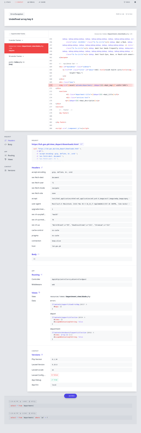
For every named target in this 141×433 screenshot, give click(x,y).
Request (7, 137)
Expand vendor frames (18, 34)
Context (7, 167)
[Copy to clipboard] (129, 149)
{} (69, 307)
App (5, 152)
